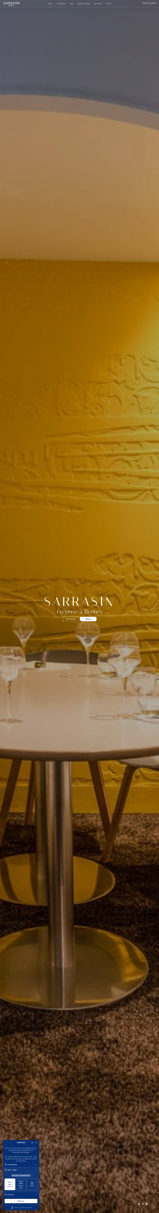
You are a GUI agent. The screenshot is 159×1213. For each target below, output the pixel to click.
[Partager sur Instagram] (143, 1204)
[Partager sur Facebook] (139, 1204)
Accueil (50, 4)
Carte (71, 4)
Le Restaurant (61, 4)
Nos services (98, 4)
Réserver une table (84, 4)
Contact (108, 4)
